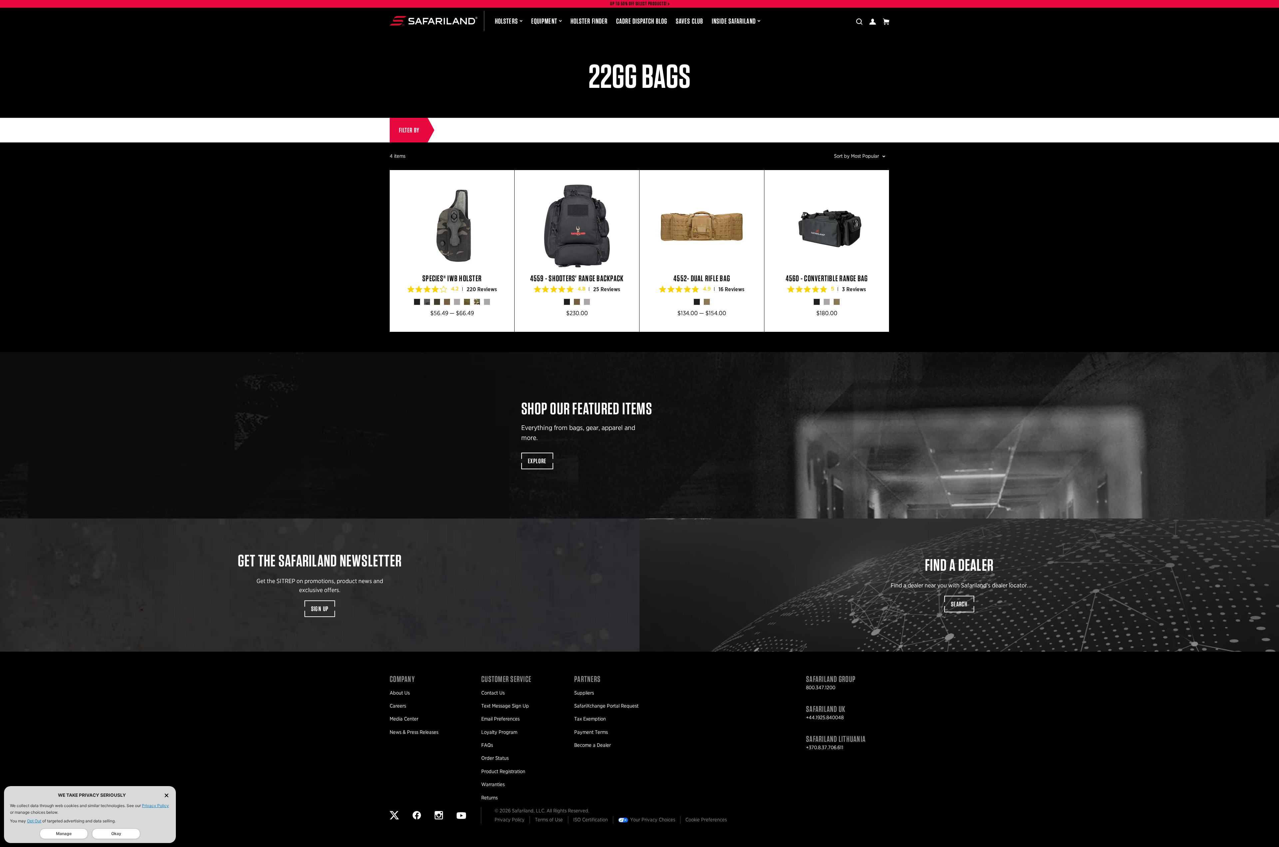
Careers (398, 706)
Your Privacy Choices (652, 820)
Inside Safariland (734, 21)
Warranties (493, 784)
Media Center (404, 719)
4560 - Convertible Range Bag (826, 251)
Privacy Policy (155, 805)
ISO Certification (590, 820)
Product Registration (503, 771)
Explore (537, 461)
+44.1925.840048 (825, 718)
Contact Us (493, 693)
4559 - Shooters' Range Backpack (577, 251)
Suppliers (584, 693)
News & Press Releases (414, 732)
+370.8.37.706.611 (824, 747)
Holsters (506, 21)
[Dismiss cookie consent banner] (167, 795)
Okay (116, 833)
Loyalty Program (499, 732)
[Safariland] (433, 21)
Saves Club (689, 21)
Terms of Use (549, 820)
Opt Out (34, 820)
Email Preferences (500, 719)
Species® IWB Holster (452, 251)
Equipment (544, 21)
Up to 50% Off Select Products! (638, 3)
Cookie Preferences (706, 820)
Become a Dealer (592, 745)
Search (959, 604)
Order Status (495, 758)
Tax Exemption (590, 719)
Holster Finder (589, 21)
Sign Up (320, 609)
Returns (489, 798)
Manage (64, 833)
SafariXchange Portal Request (606, 706)
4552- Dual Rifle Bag (702, 251)
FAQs (487, 745)
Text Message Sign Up (505, 706)
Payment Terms (591, 732)
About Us (400, 693)
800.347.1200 (820, 688)
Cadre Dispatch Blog (641, 21)
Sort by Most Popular (856, 156)
